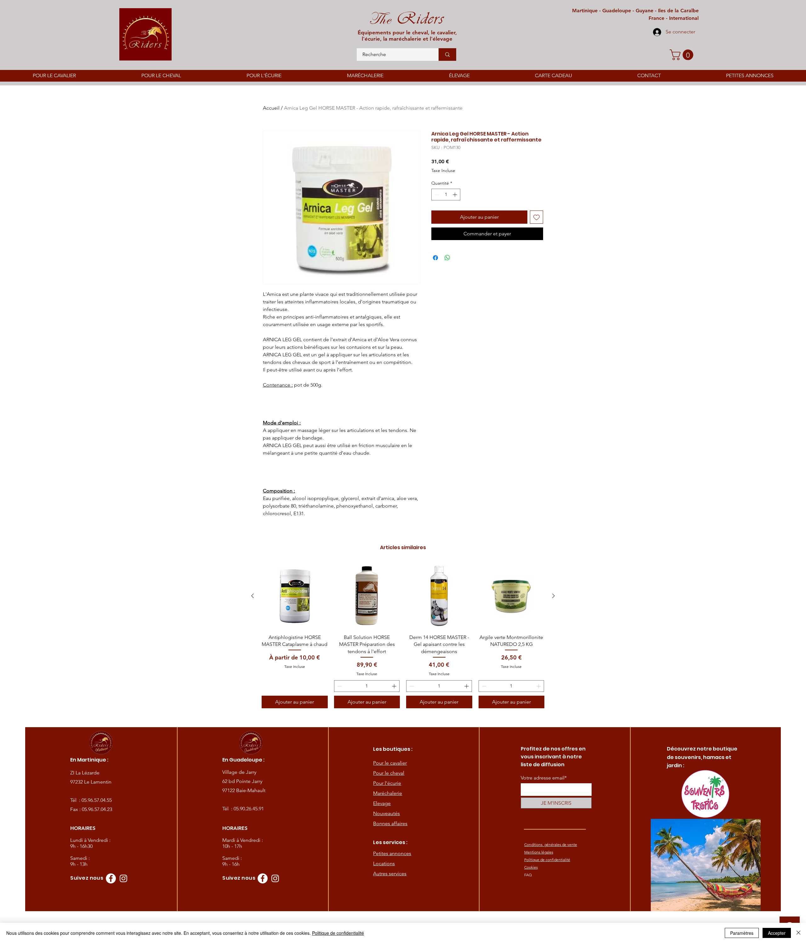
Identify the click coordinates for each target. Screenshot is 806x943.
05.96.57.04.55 (97, 800)
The (380, 19)
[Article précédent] (252, 596)
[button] (683, 54)
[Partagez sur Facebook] (435, 258)
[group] (403, 636)
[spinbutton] (445, 194)
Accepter (777, 933)
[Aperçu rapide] (295, 596)
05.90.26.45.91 (249, 809)
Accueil (271, 108)
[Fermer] (798, 933)
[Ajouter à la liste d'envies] (536, 217)
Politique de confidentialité (338, 933)
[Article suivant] (553, 596)
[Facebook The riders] (111, 878)
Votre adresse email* (544, 777)
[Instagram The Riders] (123, 878)
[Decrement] (436, 194)
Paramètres (741, 933)
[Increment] (455, 194)
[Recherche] (447, 54)
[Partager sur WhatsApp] (447, 258)
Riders (417, 18)
